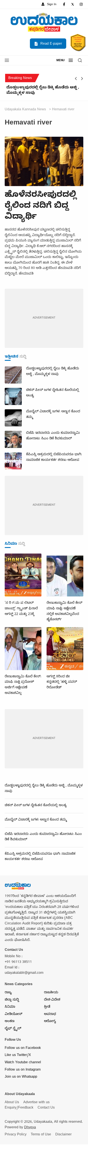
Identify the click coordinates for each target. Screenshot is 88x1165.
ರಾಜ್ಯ (8, 993)
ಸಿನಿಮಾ (10, 1007)
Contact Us (46, 1108)
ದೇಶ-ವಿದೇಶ (52, 1000)
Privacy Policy (15, 1135)
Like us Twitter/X (18, 1055)
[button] (6, 60)
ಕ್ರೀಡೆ (47, 1007)
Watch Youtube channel (23, 1062)
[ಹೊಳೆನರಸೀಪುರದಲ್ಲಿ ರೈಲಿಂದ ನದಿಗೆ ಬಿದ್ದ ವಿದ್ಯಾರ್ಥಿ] (44, 161)
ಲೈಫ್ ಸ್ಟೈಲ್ (13, 1029)
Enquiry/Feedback (19, 1108)
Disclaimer (63, 1135)
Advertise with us (36, 1102)
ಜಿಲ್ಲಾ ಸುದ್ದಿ (12, 1000)
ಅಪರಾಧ (50, 1014)
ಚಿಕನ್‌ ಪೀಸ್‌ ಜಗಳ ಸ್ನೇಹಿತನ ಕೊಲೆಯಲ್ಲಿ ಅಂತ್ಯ (36, 805)
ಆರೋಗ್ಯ (50, 1021)
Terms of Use (41, 1135)
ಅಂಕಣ (10, 1021)
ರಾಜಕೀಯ (51, 993)
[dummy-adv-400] (44, 318)
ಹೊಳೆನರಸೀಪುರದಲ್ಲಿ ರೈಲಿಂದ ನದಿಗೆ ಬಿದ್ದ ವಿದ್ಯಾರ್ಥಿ (40, 206)
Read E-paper (50, 44)
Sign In (51, 5)
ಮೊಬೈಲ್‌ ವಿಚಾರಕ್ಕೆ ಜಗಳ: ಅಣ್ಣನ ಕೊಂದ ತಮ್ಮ (36, 820)
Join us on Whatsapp (21, 1077)
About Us (12, 1102)
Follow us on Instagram (23, 1070)
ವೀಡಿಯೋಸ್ (13, 1014)
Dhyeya (30, 1128)
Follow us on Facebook (23, 1048)
